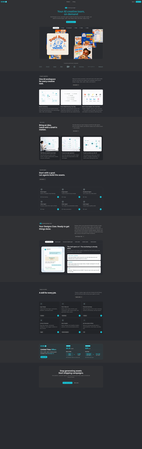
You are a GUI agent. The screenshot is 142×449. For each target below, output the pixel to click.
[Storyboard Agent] (101, 197)
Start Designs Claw (78, 236)
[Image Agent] (79, 197)
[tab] (56, 28)
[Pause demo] (71, 44)
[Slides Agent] (79, 209)
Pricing (74, 1)
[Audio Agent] (101, 209)
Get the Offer (43, 357)
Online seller (77, 241)
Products (68, 1)
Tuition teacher (93, 241)
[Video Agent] (58, 209)
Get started (75, 84)
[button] (71, 8)
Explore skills (78, 297)
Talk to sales (76, 382)
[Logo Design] (58, 316)
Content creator (85, 241)
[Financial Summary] (101, 316)
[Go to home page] (4, 2)
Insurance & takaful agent (68, 241)
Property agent (58, 241)
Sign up (137, 1)
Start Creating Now (70, 21)
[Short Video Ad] (80, 316)
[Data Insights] (80, 332)
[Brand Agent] (58, 197)
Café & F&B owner (49, 241)
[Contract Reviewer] (58, 332)
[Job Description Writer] (101, 332)
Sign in (133, 1)
